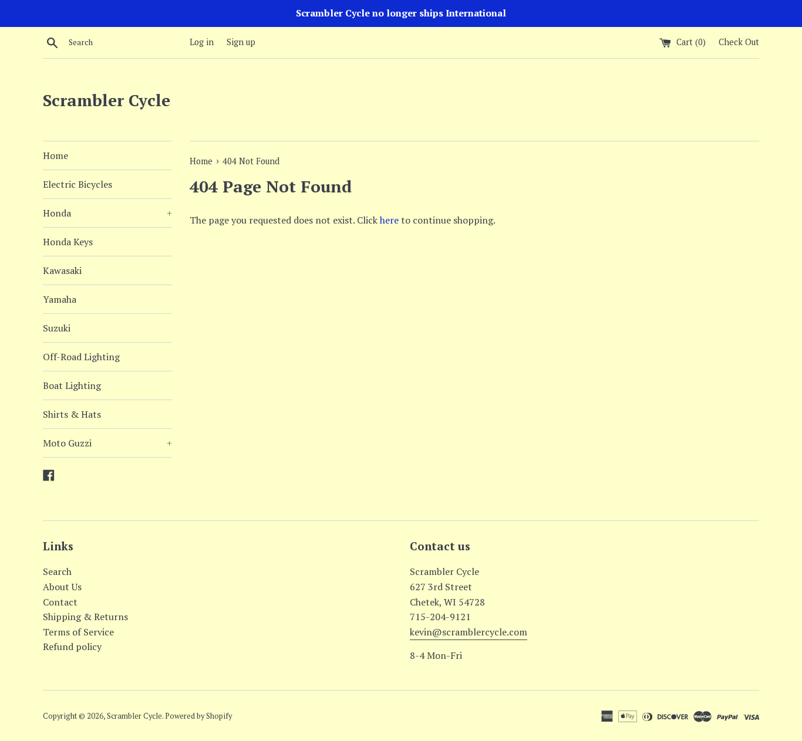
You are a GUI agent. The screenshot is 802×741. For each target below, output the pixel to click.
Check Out (739, 42)
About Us (62, 586)
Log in (202, 42)
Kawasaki (62, 270)
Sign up (241, 42)
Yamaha (59, 299)
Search (57, 571)
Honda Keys (68, 241)
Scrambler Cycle (106, 100)
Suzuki (56, 328)
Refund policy (72, 646)
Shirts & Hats (72, 414)
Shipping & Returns (85, 616)
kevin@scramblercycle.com (468, 631)
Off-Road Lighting (81, 356)
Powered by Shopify (198, 716)
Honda (107, 213)
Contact (60, 601)
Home (55, 155)
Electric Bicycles (77, 184)
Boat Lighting (72, 385)
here (389, 220)
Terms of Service (78, 631)
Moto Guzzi (107, 443)
